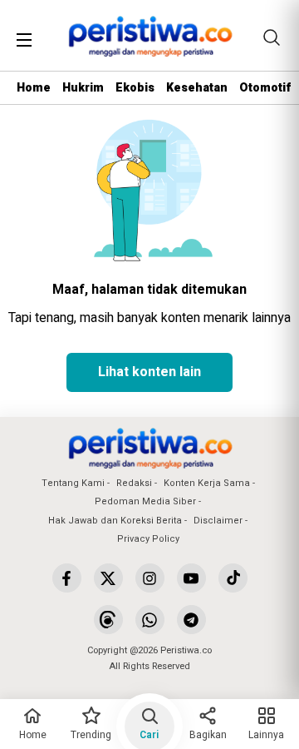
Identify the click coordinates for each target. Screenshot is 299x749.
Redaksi (134, 483)
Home (34, 88)
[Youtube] (191, 578)
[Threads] (108, 619)
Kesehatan (197, 88)
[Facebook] (66, 578)
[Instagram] (149, 578)
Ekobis (134, 88)
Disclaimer (218, 520)
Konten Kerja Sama (207, 483)
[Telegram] (191, 619)
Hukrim (83, 88)
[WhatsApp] (149, 619)
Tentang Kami (73, 483)
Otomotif (265, 88)
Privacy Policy (148, 539)
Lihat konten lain (149, 372)
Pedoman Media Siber (145, 501)
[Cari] (271, 37)
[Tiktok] (233, 578)
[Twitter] (108, 578)
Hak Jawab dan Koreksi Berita (115, 520)
